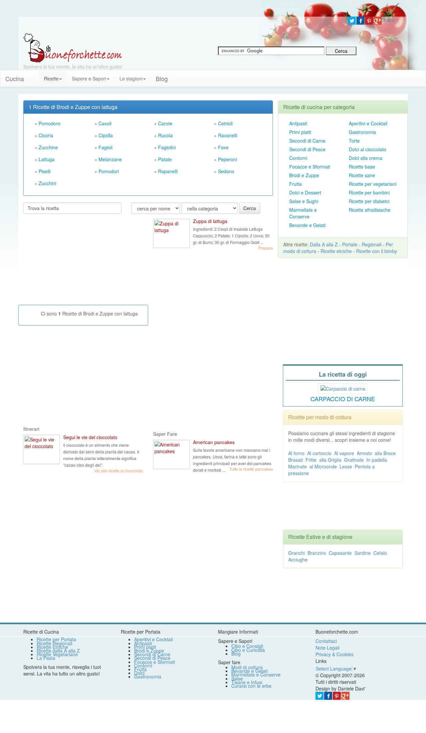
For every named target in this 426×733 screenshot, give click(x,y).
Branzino (317, 553)
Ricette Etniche (52, 647)
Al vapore (344, 453)
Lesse (345, 466)
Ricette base (362, 166)
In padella (376, 459)
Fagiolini (167, 147)
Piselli (45, 171)
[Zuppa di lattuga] (171, 233)
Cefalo (380, 553)
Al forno (296, 453)
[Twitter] (352, 21)
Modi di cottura (247, 667)
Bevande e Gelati (307, 225)
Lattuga (47, 159)
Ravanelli (227, 135)
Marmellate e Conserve (303, 213)
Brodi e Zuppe (304, 175)
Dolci (139, 673)
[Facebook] (360, 21)
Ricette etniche (336, 251)
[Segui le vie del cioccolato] (41, 449)
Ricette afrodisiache (369, 209)
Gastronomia (362, 132)
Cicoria (46, 135)
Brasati (295, 459)
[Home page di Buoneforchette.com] (180, 25)
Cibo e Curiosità (248, 650)
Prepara (265, 247)
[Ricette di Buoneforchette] (72, 47)
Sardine (362, 553)
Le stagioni (130, 78)
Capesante (340, 553)
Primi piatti (300, 132)
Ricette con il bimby (376, 251)
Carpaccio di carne (343, 398)
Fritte (311, 459)
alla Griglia (330, 459)
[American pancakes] (171, 454)
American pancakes (214, 442)
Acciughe (298, 559)
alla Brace (385, 453)
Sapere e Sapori (89, 78)
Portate (349, 244)
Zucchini (47, 183)
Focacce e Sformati (309, 166)
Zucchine (48, 147)
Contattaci (326, 641)
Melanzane (110, 159)
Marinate (297, 466)
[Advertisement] (73, 262)
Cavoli (105, 123)
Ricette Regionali (54, 643)
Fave (223, 147)
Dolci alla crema (365, 158)
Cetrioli (225, 123)
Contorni (298, 158)
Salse (237, 678)
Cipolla (106, 135)
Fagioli (105, 147)
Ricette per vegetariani (372, 184)
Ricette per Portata (56, 639)
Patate (165, 159)
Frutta (295, 184)
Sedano (226, 171)
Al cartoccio (319, 453)
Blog (236, 653)
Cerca (249, 208)
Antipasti (298, 123)
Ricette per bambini (369, 192)
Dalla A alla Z (324, 244)
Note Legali (327, 647)
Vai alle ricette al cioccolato (118, 470)
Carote (165, 123)
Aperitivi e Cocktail (368, 123)
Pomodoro (50, 123)
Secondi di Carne (307, 140)
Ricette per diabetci (369, 201)
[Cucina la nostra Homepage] (34, 75)
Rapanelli (168, 171)
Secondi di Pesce (307, 149)
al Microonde (323, 466)
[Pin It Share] (369, 21)
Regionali (371, 244)
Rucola (165, 135)
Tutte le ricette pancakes (251, 468)
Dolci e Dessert (305, 192)
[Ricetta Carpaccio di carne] (343, 387)
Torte (354, 140)
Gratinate (354, 459)
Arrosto (364, 453)
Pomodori (109, 171)
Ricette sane (362, 175)
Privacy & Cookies (334, 654)
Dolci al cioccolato (367, 149)
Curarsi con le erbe (251, 685)
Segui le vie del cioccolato (90, 437)
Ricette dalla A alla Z (58, 650)
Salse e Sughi (303, 201)
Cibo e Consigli (247, 646)
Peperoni (227, 159)
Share (388, 20)
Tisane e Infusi (246, 682)
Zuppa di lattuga (210, 221)
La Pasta (46, 658)
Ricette (51, 78)
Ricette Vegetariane (57, 654)
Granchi (296, 553)
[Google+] (378, 21)
